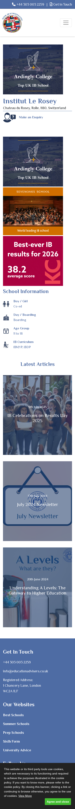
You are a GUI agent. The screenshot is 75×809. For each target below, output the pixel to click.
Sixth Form (11, 741)
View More (25, 795)
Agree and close (58, 801)
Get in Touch (62, 4)
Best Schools (13, 715)
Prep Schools (13, 733)
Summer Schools (16, 724)
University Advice (17, 750)
